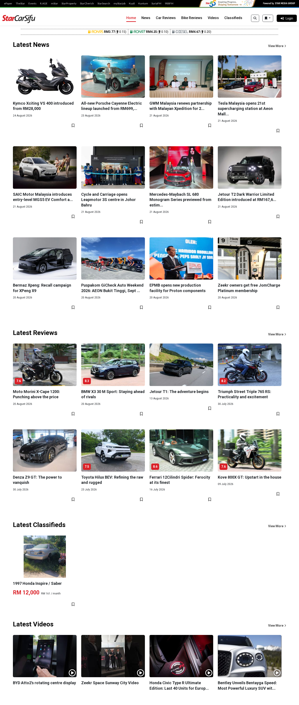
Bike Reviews (191, 18)
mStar (54, 3)
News (145, 18)
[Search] (255, 18)
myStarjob (119, 3)
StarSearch (103, 3)
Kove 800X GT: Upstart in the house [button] (249, 477)
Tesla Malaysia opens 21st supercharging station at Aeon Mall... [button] (245, 108)
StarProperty (69, 3)
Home (131, 18)
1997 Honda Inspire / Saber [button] (37, 583)
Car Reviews (166, 18)
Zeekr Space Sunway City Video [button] (110, 682)
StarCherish (87, 3)
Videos (213, 18)
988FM (169, 3)
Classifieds (233, 18)
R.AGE (43, 3)
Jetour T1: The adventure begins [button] (179, 391)
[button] (277, 46)
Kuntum (143, 3)
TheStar (20, 3)
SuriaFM (156, 3)
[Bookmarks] (267, 18)
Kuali (132, 3)
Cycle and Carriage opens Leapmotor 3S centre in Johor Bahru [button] (108, 199)
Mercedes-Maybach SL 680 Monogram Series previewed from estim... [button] (180, 199)
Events (32, 3)
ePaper (8, 3)
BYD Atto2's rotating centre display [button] (44, 682)
